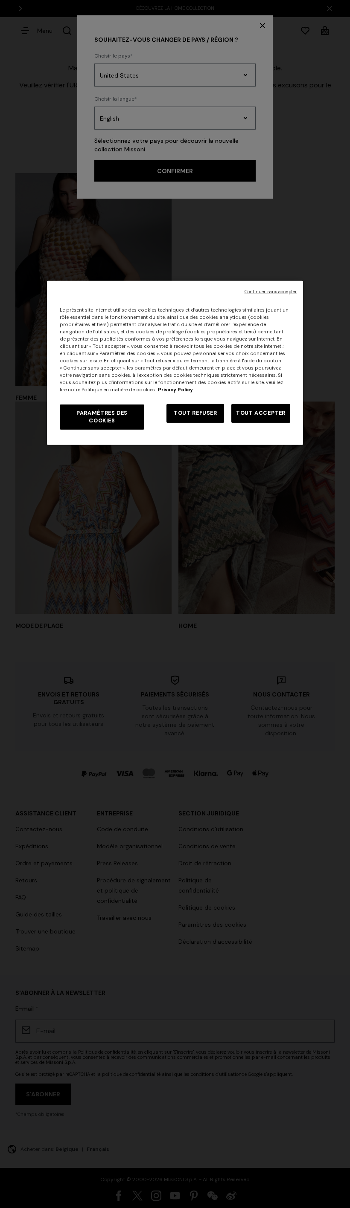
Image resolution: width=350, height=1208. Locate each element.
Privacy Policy (175, 390)
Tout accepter (261, 413)
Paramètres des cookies (102, 417)
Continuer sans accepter (271, 291)
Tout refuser (195, 413)
